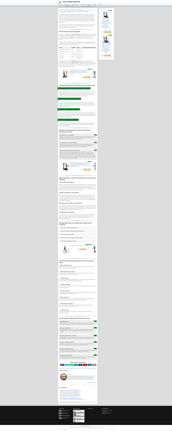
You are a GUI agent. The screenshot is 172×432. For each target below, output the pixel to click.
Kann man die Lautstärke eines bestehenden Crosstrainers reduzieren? (72, 231)
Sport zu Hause (71, 427)
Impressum (112, 429)
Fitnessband (82, 427)
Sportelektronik (95, 427)
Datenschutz (108, 429)
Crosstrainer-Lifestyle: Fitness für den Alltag (66, 410)
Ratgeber (100, 4)
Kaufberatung (66, 4)
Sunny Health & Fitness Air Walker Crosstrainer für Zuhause (79, 245)
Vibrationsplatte (90, 427)
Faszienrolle (78, 427)
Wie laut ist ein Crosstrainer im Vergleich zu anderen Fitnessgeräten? (72, 237)
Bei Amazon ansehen (87, 77)
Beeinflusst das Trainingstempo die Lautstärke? (68, 241)
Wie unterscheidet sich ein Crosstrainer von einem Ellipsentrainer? (71, 398)
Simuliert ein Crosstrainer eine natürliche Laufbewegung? (69, 390)
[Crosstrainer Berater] (59, 2)
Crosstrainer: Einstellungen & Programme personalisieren (66, 415)
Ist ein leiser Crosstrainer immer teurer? (67, 234)
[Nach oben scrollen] (170, 430)
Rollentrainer (85, 427)
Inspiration (83, 4)
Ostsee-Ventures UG (65, 429)
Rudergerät (101, 427)
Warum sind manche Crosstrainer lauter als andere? (69, 227)
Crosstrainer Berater (71, 1)
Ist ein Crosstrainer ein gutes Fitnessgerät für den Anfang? (69, 393)
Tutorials (89, 4)
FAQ (69, 9)
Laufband (98, 427)
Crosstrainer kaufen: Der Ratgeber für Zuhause (65, 413)
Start (63, 9)
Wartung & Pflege (75, 4)
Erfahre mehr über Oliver (91, 382)
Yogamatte (75, 427)
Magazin (94, 4)
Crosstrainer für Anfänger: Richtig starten (65, 418)
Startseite (60, 4)
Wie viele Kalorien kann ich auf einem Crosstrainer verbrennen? (70, 395)
